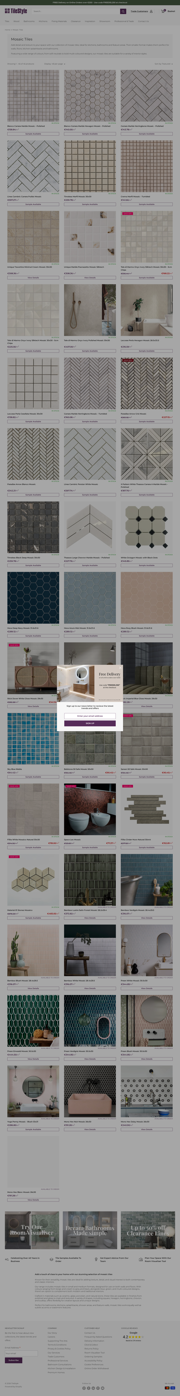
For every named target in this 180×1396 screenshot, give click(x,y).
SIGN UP (90, 723)
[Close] (120, 667)
